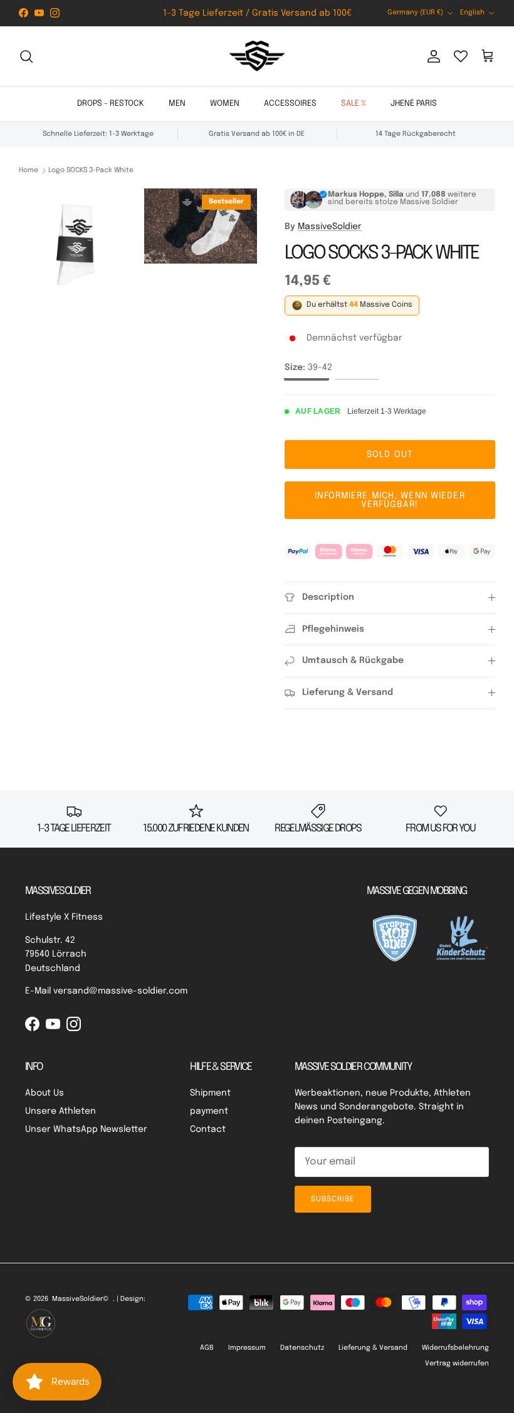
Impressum (247, 1348)
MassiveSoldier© (80, 1299)
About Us (44, 1093)
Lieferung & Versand (372, 1348)
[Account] (431, 56)
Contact (208, 1129)
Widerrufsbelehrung (455, 1348)
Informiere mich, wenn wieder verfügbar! (389, 500)
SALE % (353, 104)
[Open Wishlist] (461, 56)
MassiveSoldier (330, 226)
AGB (207, 1348)
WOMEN (224, 104)
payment (209, 1111)
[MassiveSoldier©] (257, 56)
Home (28, 170)
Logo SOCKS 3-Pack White (91, 170)
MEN (177, 104)
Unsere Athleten (60, 1111)
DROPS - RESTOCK (110, 104)
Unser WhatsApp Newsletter (86, 1129)
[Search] (26, 56)
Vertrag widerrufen (457, 1363)
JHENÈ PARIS (414, 104)
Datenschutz (302, 1348)
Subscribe (333, 1199)
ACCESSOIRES (290, 104)
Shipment (210, 1093)
